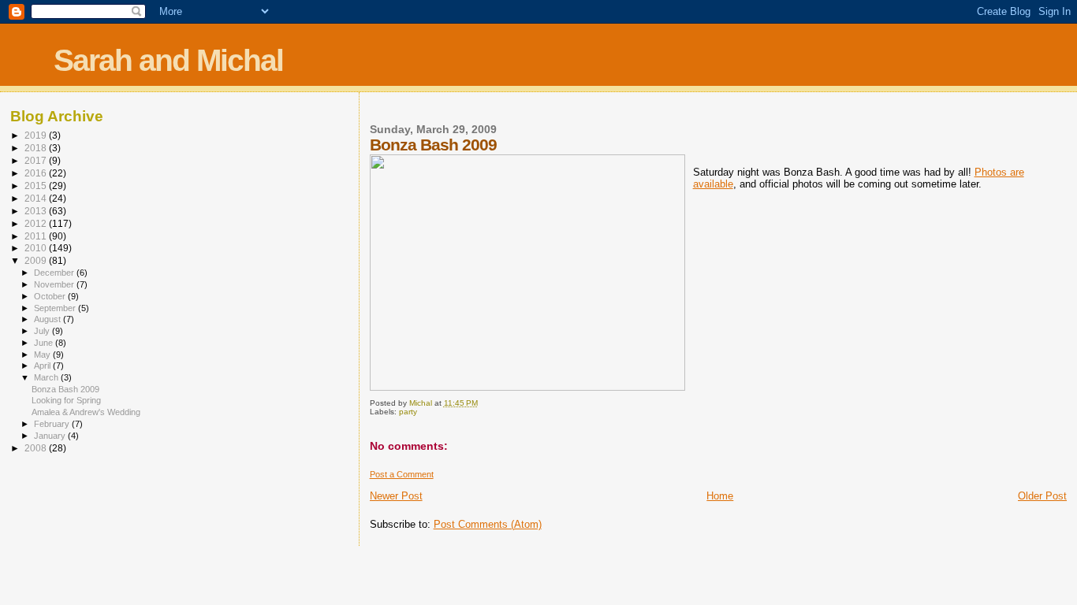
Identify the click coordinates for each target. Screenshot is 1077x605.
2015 (36, 185)
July (43, 331)
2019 (36, 135)
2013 (36, 211)
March (47, 377)
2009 (36, 260)
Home (719, 496)
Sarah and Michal (168, 60)
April (43, 365)
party (408, 411)
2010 (36, 248)
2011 (36, 236)
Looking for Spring (66, 400)
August (48, 319)
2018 (36, 148)
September (56, 308)
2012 (36, 223)
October (51, 296)
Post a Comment (402, 474)
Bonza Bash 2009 (65, 389)
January (51, 435)
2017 (36, 160)
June (44, 342)
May (43, 354)
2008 (36, 448)
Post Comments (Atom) (488, 524)
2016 (36, 173)
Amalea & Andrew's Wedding (86, 412)
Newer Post (396, 496)
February (53, 424)
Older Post (1042, 496)
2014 (36, 198)
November (55, 284)
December (55, 272)
